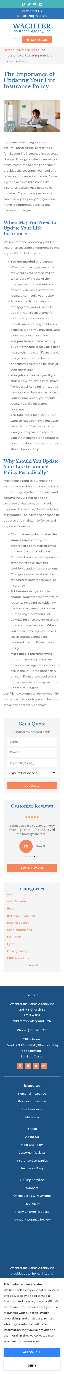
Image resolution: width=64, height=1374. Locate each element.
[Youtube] (35, 4)
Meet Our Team (32, 1144)
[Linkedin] (40, 4)
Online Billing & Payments (32, 1195)
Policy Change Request (32, 1211)
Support (32, 1188)
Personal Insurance (32, 1093)
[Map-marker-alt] (20, 1066)
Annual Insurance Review (32, 1219)
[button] (15, 39)
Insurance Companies (32, 1160)
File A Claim (32, 1203)
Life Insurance (32, 1109)
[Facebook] (23, 4)
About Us (32, 1136)
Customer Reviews (32, 1152)
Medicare (32, 1117)
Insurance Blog (26, 50)
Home (8, 50)
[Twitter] (29, 4)
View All (32, 965)
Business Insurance (32, 1101)
